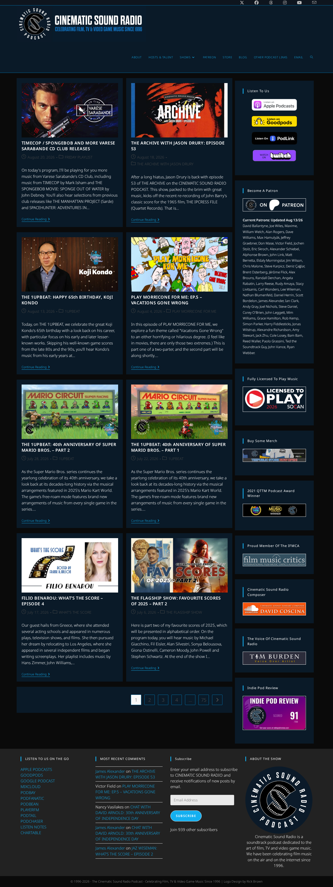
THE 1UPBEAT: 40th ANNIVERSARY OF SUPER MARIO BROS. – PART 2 (69, 447)
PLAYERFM (30, 809)
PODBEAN (30, 804)
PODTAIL (28, 815)
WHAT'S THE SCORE (75, 612)
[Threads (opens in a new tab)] (271, 2)
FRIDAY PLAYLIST (78, 157)
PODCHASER (32, 821)
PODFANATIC (32, 798)
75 (203, 700)
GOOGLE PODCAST (38, 780)
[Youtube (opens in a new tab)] (299, 2)
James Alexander (110, 771)
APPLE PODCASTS (36, 769)
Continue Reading (36, 219)
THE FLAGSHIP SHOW (184, 612)
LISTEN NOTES (33, 826)
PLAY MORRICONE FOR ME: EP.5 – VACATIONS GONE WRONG (166, 300)
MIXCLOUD (31, 786)
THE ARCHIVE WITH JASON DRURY (165, 163)
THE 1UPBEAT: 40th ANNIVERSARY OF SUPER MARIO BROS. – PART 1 (178, 447)
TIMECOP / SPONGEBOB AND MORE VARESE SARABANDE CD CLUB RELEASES (68, 146)
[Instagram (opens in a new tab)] (285, 2)
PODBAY (28, 792)
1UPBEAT (72, 311)
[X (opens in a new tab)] (242, 2)
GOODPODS (32, 775)
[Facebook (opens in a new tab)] (256, 2)
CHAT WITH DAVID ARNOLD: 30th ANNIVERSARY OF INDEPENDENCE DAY (127, 812)
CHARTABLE (31, 832)
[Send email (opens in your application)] (311, 2)
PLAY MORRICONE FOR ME (194, 311)
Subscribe (186, 816)
